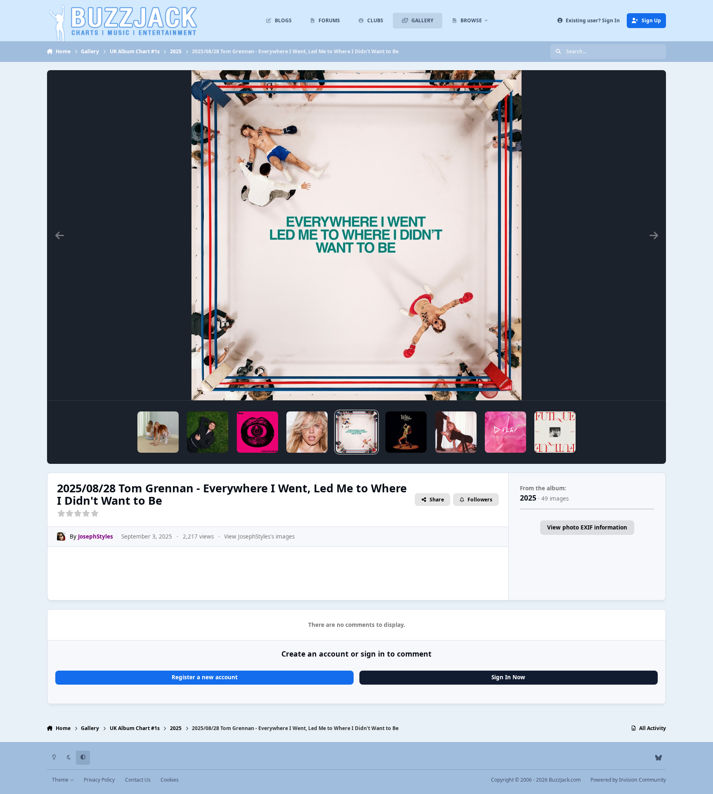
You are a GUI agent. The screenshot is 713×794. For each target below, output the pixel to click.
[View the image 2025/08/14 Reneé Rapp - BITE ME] (307, 432)
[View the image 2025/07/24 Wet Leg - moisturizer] (158, 432)
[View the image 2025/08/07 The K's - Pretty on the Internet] (257, 432)
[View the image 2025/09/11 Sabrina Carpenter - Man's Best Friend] (456, 432)
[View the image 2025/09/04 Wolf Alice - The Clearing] (406, 432)
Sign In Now (508, 677)
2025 (528, 498)
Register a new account (205, 677)
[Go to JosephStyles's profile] (61, 536)
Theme (61, 779)
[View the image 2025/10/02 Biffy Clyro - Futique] (555, 432)
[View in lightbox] (356, 235)
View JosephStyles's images (259, 536)
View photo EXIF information (587, 527)
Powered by (628, 779)
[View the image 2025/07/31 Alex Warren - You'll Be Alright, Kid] (207, 432)
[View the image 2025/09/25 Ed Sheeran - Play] (505, 432)
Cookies (170, 779)
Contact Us (138, 779)
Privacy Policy (99, 779)
